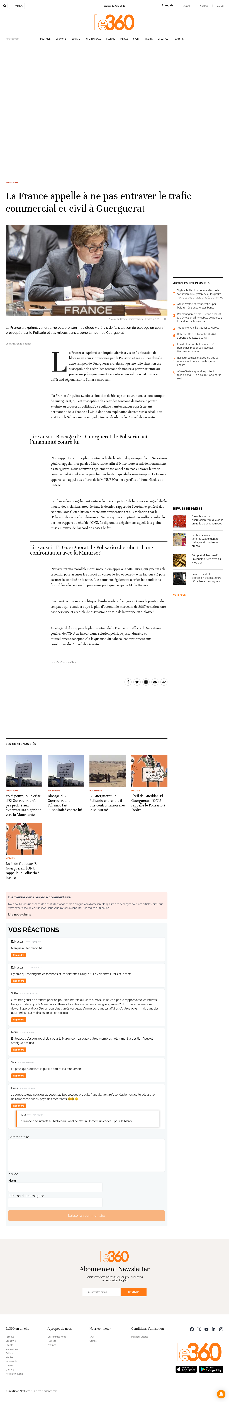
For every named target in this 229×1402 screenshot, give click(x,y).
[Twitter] (199, 1329)
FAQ (91, 1337)
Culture (110, 39)
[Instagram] (221, 1329)
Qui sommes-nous (57, 1337)
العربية (220, 5)
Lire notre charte (19, 914)
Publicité (52, 1341)
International (93, 39)
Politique (45, 39)
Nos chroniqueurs (14, 1374)
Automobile (11, 1361)
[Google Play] (211, 1368)
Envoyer (133, 1292)
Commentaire (18, 1137)
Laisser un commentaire (86, 1215)
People (149, 39)
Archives (52, 1345)
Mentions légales (139, 1337)
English (186, 5)
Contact (93, 1341)
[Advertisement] (107, 97)
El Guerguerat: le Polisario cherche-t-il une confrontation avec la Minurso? (91, 550)
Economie (61, 39)
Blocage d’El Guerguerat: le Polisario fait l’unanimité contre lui (89, 439)
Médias (124, 39)
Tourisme (178, 39)
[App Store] (186, 1368)
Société (76, 39)
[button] (221, 1394)
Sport (136, 39)
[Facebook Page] (192, 1329)
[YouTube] (206, 1329)
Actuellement (12, 39)
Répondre (18, 955)
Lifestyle (163, 39)
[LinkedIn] (214, 1329)
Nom (12, 1180)
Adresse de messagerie (26, 1196)
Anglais (204, 5)
